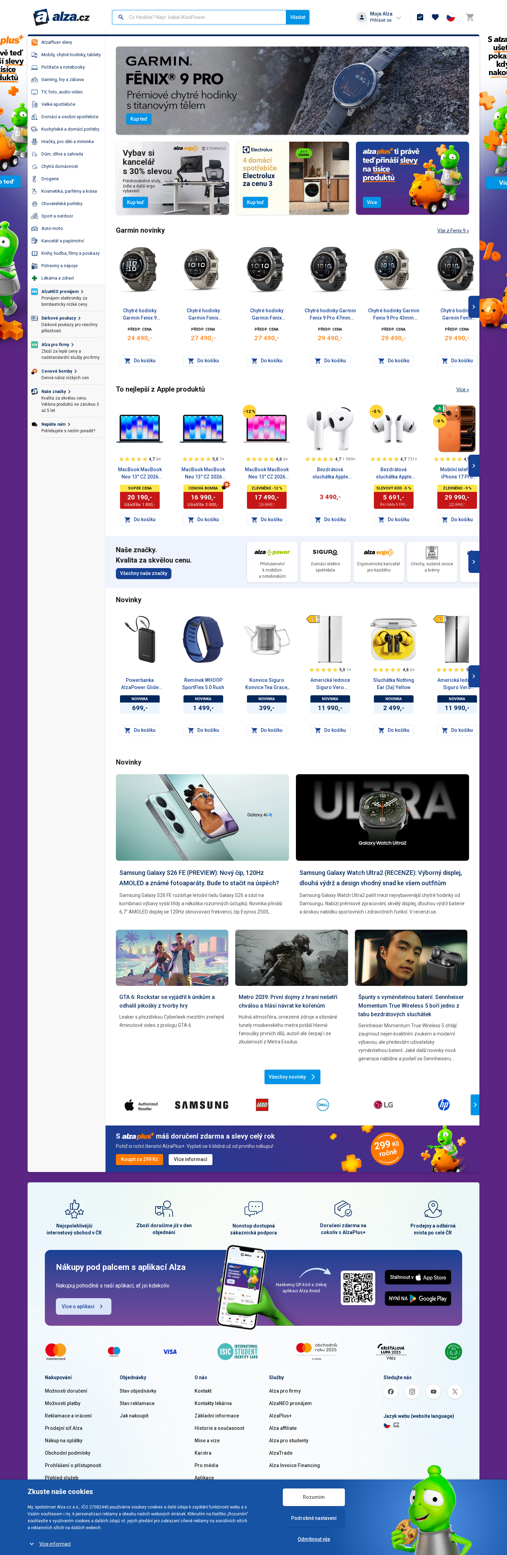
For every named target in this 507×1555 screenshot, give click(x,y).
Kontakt (203, 1391)
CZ (396, 1424)
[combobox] (199, 17)
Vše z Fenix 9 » (453, 230)
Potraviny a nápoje (59, 265)
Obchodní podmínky (67, 1453)
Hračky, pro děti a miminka (67, 141)
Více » (462, 389)
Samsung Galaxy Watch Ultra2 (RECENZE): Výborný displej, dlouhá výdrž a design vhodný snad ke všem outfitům (380, 878)
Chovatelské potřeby (61, 203)
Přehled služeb (61, 1478)
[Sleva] (249, 411)
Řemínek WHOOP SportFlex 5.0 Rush (203, 683)
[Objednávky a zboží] (420, 17)
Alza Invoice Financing (294, 1465)
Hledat (297, 17)
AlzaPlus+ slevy (56, 42)
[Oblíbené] (435, 17)
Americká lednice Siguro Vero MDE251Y (457, 684)
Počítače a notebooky (63, 67)
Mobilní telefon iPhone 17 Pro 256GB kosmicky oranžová (457, 474)
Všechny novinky (287, 1077)
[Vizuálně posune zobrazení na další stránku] (473, 307)
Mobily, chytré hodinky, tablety (71, 54)
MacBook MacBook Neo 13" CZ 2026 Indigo (203, 474)
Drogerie (50, 178)
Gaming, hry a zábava (62, 79)
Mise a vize (207, 1440)
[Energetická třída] (440, 408)
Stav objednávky (138, 1391)
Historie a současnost (219, 1428)
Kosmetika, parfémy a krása (69, 191)
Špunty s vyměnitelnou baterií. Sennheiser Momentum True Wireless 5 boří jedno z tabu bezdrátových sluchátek (411, 1006)
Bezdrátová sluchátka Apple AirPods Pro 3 (393, 474)
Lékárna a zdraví (57, 278)
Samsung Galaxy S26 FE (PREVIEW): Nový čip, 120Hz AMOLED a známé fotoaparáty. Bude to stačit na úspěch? (199, 878)
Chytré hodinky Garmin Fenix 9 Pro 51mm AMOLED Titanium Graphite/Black (457, 315)
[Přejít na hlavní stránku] (61, 17)
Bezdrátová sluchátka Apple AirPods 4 (330, 474)
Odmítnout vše (314, 1539)
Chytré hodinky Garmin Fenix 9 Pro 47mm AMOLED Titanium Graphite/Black (267, 315)
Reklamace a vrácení (68, 1415)
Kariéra (203, 1453)
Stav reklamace (137, 1403)
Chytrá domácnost (59, 166)
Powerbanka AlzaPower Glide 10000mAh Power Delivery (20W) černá (140, 684)
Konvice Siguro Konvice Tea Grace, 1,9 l (266, 684)
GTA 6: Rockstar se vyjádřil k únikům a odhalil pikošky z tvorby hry (167, 1001)
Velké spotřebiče (58, 104)
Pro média (206, 1465)
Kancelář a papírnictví (62, 240)
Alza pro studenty (288, 1440)
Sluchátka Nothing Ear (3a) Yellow (393, 683)
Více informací (55, 1544)
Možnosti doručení (66, 1391)
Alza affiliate (283, 1428)
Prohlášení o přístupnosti (73, 1465)
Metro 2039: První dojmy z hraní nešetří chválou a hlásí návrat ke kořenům (288, 1001)
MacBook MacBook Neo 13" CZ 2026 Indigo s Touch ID (140, 474)
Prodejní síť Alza (63, 1428)
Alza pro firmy (285, 1391)
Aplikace (204, 1478)
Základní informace (217, 1415)
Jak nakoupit (134, 1415)
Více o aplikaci (78, 1306)
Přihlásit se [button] (380, 20)
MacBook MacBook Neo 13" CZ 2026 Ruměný (267, 474)
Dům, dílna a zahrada (62, 153)
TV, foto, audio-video (62, 91)
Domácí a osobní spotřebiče (69, 116)
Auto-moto (52, 228)
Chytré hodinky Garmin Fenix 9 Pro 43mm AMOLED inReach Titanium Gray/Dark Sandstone (393, 315)
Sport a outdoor (57, 216)
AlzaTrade (280, 1453)
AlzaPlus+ (280, 1415)
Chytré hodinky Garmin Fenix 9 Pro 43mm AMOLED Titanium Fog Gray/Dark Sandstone (203, 315)
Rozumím (314, 1497)
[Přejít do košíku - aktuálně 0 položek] (470, 17)
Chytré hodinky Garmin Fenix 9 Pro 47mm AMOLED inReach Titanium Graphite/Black (330, 315)
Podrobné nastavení (314, 1518)
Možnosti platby (62, 1403)
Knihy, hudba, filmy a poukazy (70, 253)
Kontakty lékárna (213, 1403)
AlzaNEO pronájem (290, 1403)
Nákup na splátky (63, 1440)
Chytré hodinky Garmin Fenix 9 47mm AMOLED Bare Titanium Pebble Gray (140, 315)
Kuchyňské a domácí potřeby (70, 129)
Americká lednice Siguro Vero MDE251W (330, 684)
